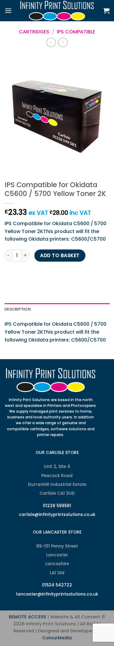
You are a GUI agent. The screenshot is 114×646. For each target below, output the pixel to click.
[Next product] (51, 42)
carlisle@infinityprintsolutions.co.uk (57, 514)
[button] (8, 10)
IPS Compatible (76, 31)
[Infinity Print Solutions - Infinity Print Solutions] (57, 10)
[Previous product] (62, 42)
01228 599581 (57, 506)
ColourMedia (57, 638)
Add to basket (59, 255)
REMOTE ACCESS (27, 617)
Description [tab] (18, 309)
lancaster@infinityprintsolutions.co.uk (57, 594)
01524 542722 (57, 585)
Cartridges (34, 31)
